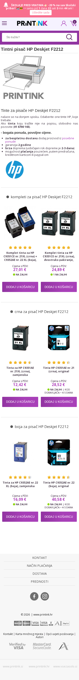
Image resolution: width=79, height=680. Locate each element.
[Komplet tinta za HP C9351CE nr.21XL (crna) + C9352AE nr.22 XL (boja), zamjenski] (20, 222)
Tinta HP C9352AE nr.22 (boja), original (58, 484)
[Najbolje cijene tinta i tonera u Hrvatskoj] (32, 23)
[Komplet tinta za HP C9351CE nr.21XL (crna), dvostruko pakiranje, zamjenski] (59, 222)
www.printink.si (13, 666)
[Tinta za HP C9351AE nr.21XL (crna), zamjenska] (20, 337)
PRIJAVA (63, 25)
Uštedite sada (40, 12)
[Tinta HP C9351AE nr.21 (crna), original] (59, 337)
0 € (72, 23)
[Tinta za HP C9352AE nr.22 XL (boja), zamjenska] (20, 452)
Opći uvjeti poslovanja (60, 634)
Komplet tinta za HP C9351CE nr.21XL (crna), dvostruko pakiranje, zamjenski (59, 258)
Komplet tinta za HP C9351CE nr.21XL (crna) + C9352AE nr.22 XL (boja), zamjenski (20, 258)
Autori (39, 637)
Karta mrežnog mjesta (29, 634)
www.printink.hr (39, 666)
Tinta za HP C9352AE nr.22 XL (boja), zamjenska (20, 484)
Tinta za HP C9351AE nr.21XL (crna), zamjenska (20, 371)
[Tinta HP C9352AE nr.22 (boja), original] (59, 452)
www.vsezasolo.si (65, 666)
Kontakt (8, 634)
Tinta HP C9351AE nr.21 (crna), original (58, 369)
